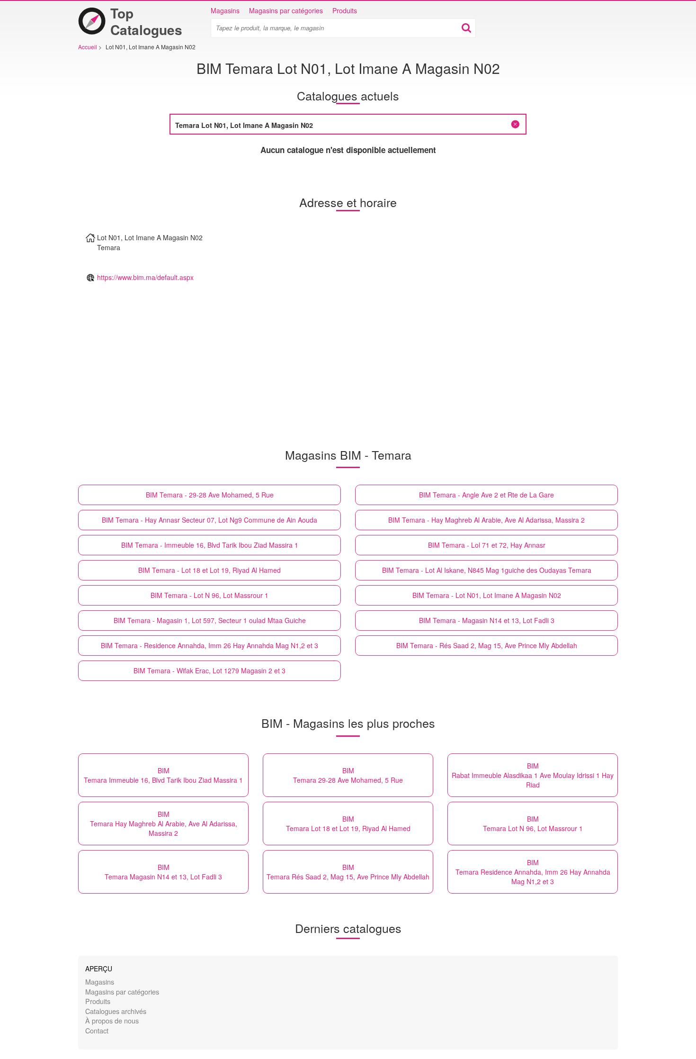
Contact (96, 1030)
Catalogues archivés (115, 1011)
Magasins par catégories (286, 10)
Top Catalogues (146, 21)
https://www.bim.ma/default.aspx (145, 277)
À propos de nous (112, 1020)
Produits (344, 10)
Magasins (225, 10)
